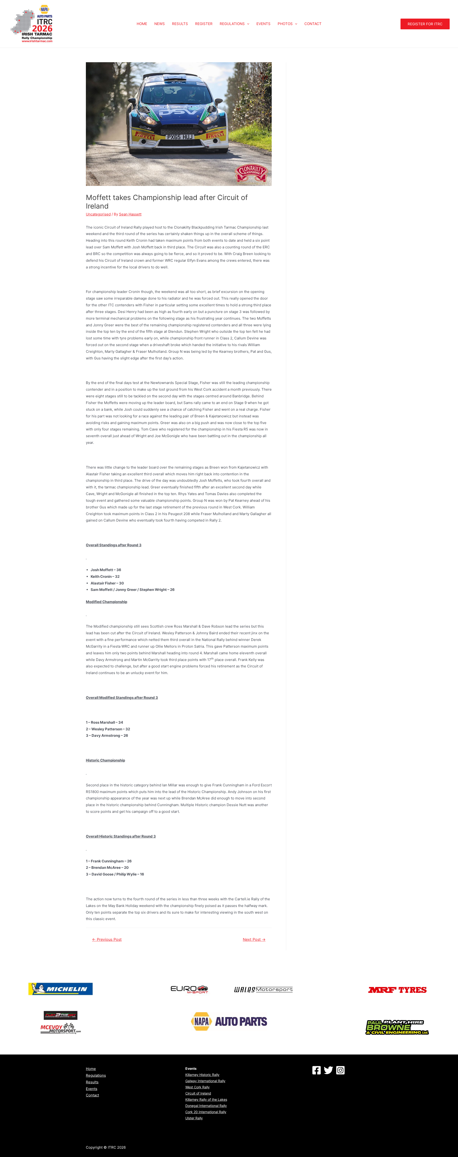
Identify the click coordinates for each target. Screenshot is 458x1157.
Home (91, 1068)
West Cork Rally (197, 1087)
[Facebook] (316, 1070)
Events (91, 1088)
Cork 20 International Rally (205, 1112)
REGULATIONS (232, 23)
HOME (142, 23)
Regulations (96, 1075)
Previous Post (107, 939)
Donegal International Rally (206, 1106)
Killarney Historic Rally (202, 1075)
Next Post (254, 939)
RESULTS (180, 23)
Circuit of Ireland (198, 1093)
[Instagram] (340, 1070)
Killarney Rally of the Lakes (206, 1099)
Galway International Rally (205, 1081)
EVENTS (263, 23)
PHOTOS (285, 23)
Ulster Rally (194, 1118)
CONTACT (313, 23)
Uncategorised (98, 214)
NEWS (159, 23)
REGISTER (204, 23)
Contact (92, 1095)
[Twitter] (328, 1070)
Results (92, 1082)
